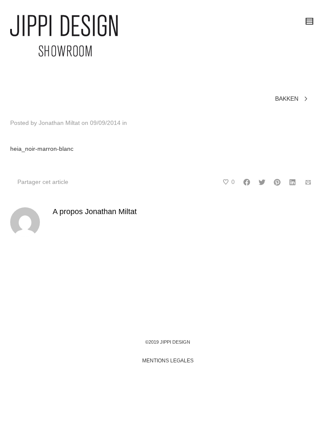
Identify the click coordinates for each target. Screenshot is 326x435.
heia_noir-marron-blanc (41, 148)
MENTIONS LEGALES (168, 361)
